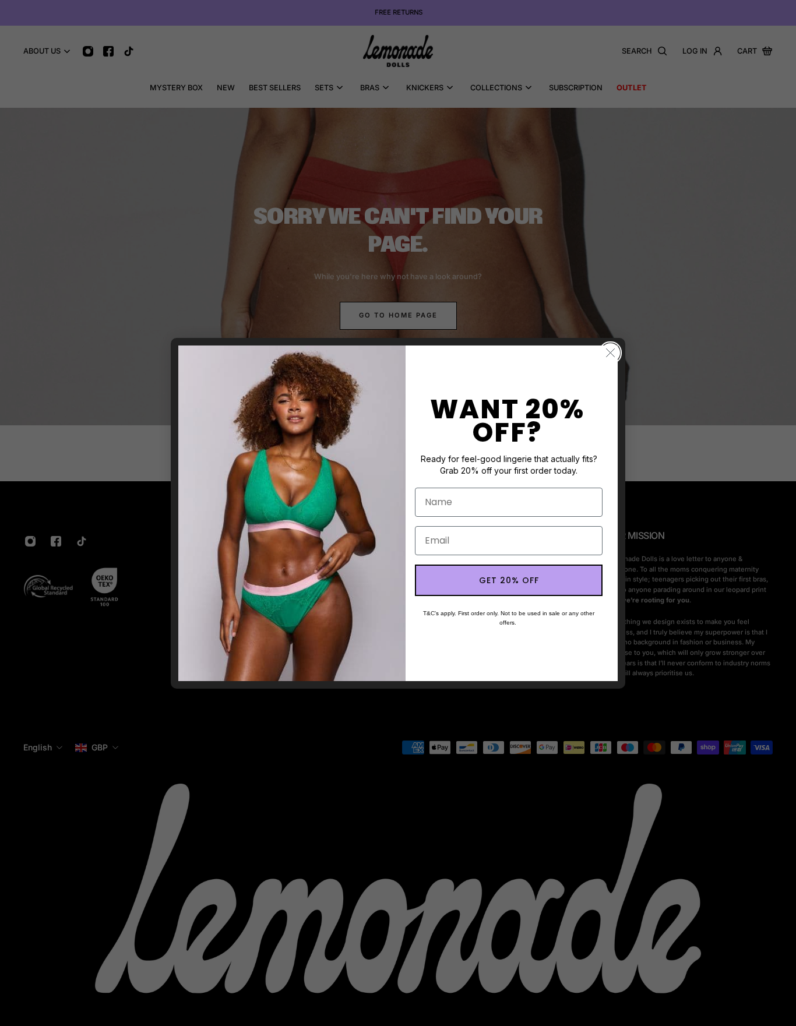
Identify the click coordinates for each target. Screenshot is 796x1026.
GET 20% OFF (509, 580)
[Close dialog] (610, 353)
